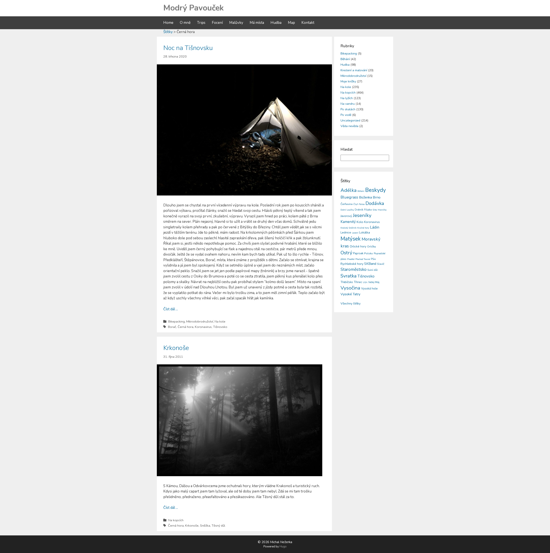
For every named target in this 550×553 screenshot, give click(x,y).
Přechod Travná (362, 259)
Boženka (365, 197)
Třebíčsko (347, 282)
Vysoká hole (369, 288)
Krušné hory (363, 227)
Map (291, 22)
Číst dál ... (170, 309)
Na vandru (348, 104)
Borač (172, 327)
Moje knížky (348, 81)
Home (168, 22)
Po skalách (348, 109)
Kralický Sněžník (348, 227)
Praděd (350, 259)
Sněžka (205, 525)
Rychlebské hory (352, 264)
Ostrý (346, 253)
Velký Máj (373, 282)
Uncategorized (350, 120)
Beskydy (375, 190)
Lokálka (364, 232)
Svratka (349, 276)
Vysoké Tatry (350, 294)
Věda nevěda (349, 126)
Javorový (346, 216)
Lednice (346, 232)
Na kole (220, 321)
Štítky (168, 31)
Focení (217, 22)
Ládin (374, 227)
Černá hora (185, 327)
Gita (375, 209)
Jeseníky (362, 215)
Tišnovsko (220, 327)
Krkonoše (176, 348)
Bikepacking (176, 321)
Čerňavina (347, 204)
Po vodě (346, 115)
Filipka (368, 209)
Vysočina (350, 288)
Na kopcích (175, 520)
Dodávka (374, 203)
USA (365, 282)
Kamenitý (348, 221)
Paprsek (358, 253)
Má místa (257, 22)
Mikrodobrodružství (199, 321)
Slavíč (380, 264)
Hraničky (382, 209)
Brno (376, 197)
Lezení (355, 232)
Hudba (275, 22)
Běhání (345, 59)
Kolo (360, 222)
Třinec (358, 282)
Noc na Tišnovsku (188, 48)
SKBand (370, 263)
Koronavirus (203, 327)
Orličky (371, 246)
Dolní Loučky (347, 209)
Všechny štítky (351, 303)
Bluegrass (349, 197)
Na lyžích (347, 98)
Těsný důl (218, 525)
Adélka (349, 190)
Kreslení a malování (354, 70)
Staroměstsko (354, 269)
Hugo (283, 546)
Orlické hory (358, 246)
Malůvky (236, 22)
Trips (201, 22)
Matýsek (351, 238)
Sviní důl (372, 270)
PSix (373, 259)
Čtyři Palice (359, 204)
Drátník (359, 209)
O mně (185, 22)
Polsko (368, 253)
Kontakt (307, 22)
